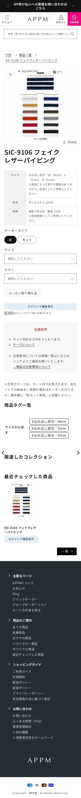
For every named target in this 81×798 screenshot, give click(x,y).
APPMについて (23, 583)
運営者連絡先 (22, 726)
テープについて (24, 344)
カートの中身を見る (27, 610)
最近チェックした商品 (28, 654)
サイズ (9, 249)
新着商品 (19, 632)
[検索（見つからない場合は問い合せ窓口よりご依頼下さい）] (72, 34)
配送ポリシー (22, 682)
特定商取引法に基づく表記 (31, 699)
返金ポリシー (22, 688)
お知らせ (19, 588)
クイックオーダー (25, 599)
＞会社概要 (20, 732)
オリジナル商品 (24, 649)
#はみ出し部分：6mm (49, 435)
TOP (8, 55)
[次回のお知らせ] (73, 6)
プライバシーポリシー (28, 693)
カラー (9, 269)
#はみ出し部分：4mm (49, 421)
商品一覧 (25, 55)
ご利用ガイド (22, 671)
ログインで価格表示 (41, 306)
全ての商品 (20, 627)
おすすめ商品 (22, 638)
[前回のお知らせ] (8, 6)
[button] (7, 19)
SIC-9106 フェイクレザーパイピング (31, 60)
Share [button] (72, 142)
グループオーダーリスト (30, 604)
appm (33, 793)
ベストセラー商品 (25, 643)
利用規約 (19, 677)
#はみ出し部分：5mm (49, 428)
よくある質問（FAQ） (28, 721)
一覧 (65, 551)
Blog (16, 594)
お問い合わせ (22, 715)
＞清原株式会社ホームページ (33, 737)
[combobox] (40, 34)
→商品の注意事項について (32, 366)
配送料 (9, 312)
